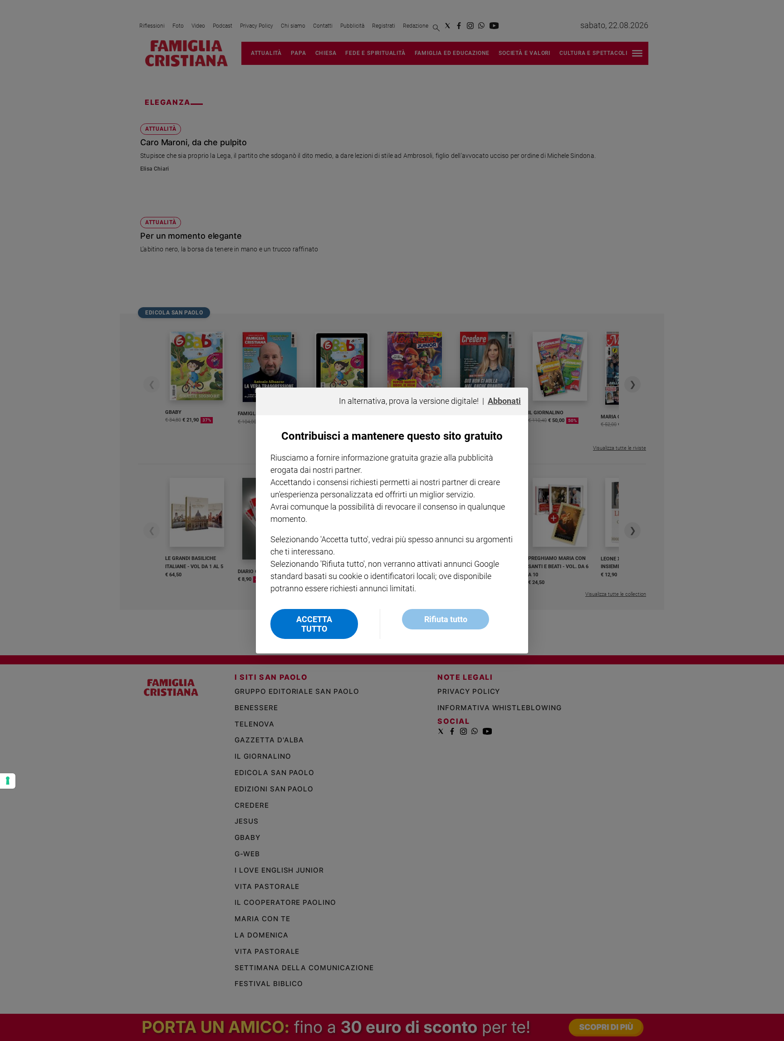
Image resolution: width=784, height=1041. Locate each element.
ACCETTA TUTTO (314, 623)
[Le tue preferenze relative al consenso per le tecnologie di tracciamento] (7, 781)
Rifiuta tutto (445, 619)
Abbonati (504, 401)
